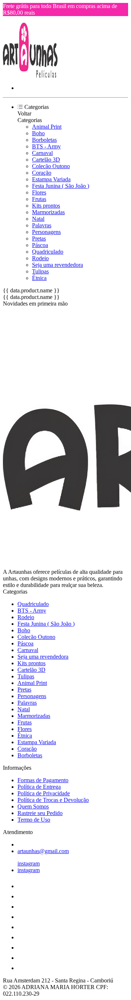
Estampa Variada (51, 179)
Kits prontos (46, 205)
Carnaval (42, 153)
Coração (41, 173)
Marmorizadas (48, 212)
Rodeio (40, 258)
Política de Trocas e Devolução (53, 800)
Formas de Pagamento (42, 780)
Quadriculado (47, 252)
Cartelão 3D (46, 159)
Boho (38, 133)
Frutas (39, 199)
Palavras (41, 225)
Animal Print (46, 127)
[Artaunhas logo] (30, 75)
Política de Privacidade (43, 793)
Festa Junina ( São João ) (60, 186)
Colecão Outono (51, 166)
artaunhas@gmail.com (43, 851)
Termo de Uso (33, 820)
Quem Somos (33, 806)
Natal (38, 219)
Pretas (39, 238)
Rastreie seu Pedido (40, 813)
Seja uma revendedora (57, 265)
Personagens (46, 232)
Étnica (39, 278)
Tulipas (40, 271)
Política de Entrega (39, 787)
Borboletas (44, 140)
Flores (39, 192)
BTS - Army (46, 146)
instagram (28, 863)
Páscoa (40, 245)
